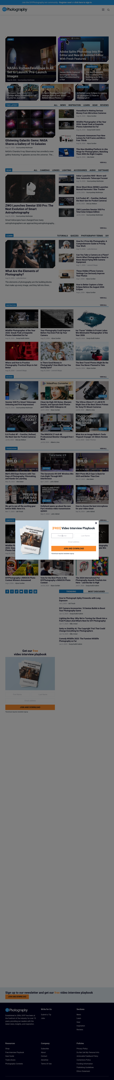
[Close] (96, 523)
